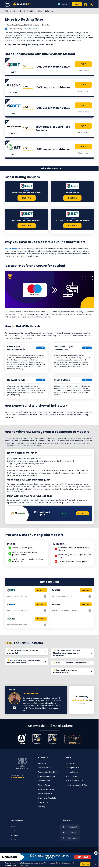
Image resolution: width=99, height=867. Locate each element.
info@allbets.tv (17, 777)
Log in (77, 4)
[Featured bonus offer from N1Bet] (85, 4)
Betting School (72, 772)
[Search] (91, 4)
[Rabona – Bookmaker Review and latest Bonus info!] (90, 596)
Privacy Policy (44, 785)
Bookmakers (11, 248)
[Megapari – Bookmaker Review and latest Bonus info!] (90, 610)
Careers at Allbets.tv (47, 798)
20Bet (13, 839)
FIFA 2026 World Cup (74, 780)
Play (83, 64)
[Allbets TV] (22, 4)
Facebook (73, 827)
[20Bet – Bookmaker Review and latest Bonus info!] (45, 625)
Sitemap (42, 806)
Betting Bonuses (73, 767)
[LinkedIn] (14, 707)
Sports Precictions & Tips (76, 785)
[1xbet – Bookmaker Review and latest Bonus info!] (45, 610)
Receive (26, 197)
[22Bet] (26, 186)
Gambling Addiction (46, 776)
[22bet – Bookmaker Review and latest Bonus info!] (45, 596)
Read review (83, 70)
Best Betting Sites (27, 11)
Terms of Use (44, 780)
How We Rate (44, 767)
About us (42, 763)
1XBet (13, 830)
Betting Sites (71, 763)
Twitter (74, 832)
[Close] (96, 853)
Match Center (72, 776)
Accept (85, 864)
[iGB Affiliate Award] (21, 739)
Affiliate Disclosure (46, 789)
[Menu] (7, 4)
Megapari (15, 835)
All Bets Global (11, 11)
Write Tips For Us (45, 793)
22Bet (13, 826)
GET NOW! (82, 857)
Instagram (72, 838)
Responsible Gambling (47, 772)
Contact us (43, 802)
